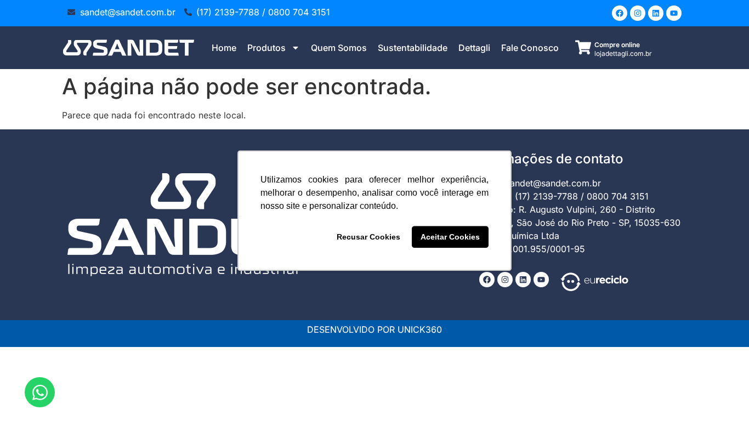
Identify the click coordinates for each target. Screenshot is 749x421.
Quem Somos (339, 47)
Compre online (617, 45)
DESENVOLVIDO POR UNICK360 (374, 329)
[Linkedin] (655, 13)
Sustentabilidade (412, 47)
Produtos (266, 47)
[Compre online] (583, 47)
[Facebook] (619, 13)
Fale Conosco (530, 47)
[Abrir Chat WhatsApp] (40, 392)
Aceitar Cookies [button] (450, 236)
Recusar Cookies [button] (368, 236)
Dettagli (474, 47)
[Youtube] (674, 13)
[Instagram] (637, 13)
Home (224, 47)
